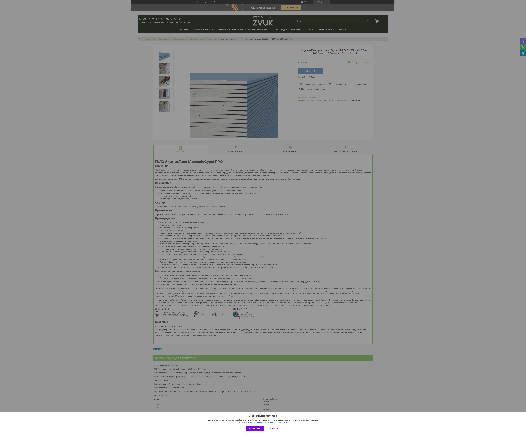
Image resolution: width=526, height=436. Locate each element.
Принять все (254, 428)
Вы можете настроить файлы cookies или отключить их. (262, 422)
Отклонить (275, 428)
